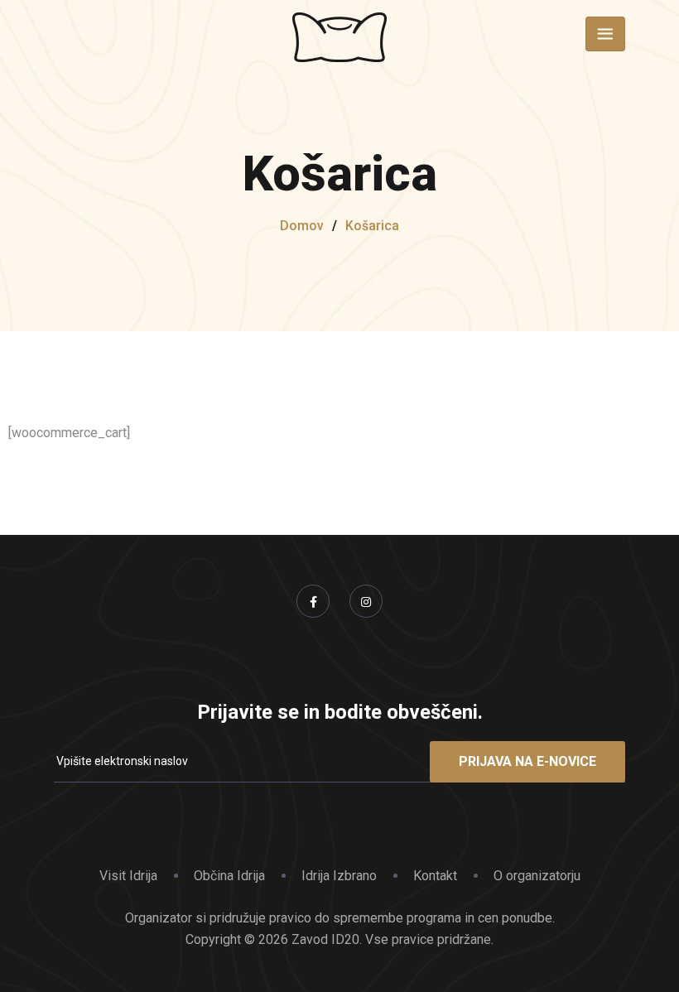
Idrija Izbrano (339, 876)
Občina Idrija (229, 876)
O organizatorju (537, 876)
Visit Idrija (128, 876)
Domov (302, 226)
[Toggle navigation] (605, 34)
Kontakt (435, 876)
